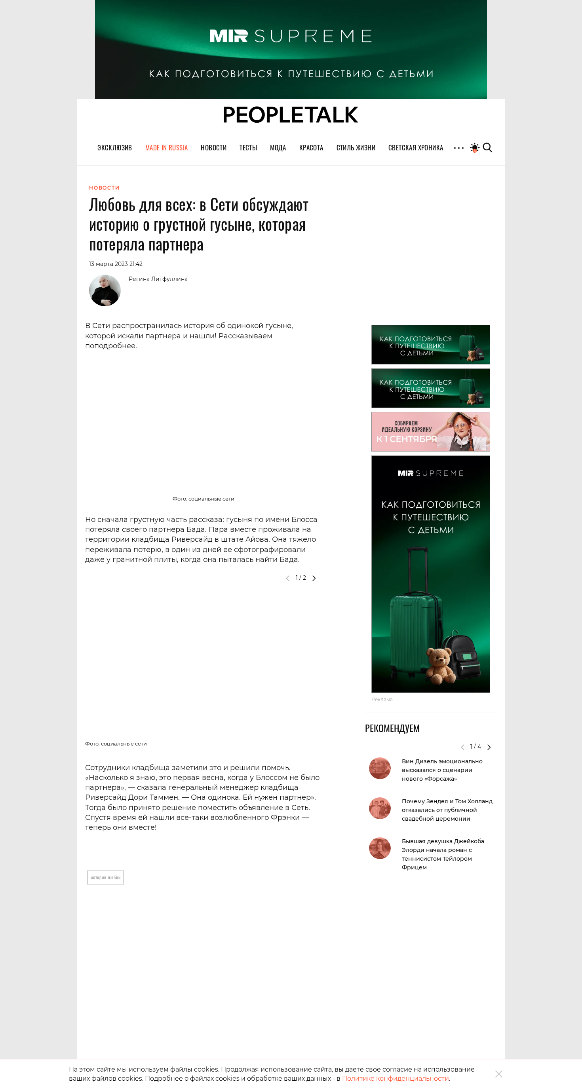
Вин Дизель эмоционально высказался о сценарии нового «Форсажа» (442, 770)
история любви (105, 877)
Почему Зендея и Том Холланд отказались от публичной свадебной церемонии (447, 810)
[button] (314, 578)
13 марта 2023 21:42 (116, 264)
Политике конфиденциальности (395, 1078)
